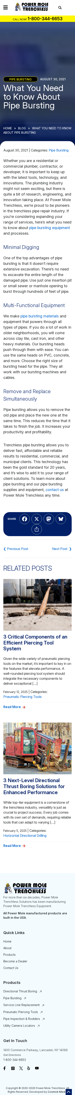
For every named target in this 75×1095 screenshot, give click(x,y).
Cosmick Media (57, 1091)
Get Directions (12, 1055)
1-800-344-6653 (14, 1059)
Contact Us (10, 968)
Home (7, 128)
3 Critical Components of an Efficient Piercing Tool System (35, 643)
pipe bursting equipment (49, 228)
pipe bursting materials (39, 316)
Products (9, 954)
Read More (12, 707)
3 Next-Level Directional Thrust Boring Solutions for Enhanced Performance (34, 786)
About (7, 948)
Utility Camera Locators (19, 1025)
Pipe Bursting (20, 79)
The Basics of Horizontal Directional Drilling (62, 548)
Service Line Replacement (21, 1005)
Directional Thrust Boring (20, 991)
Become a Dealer (15, 961)
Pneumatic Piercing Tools (22, 697)
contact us (55, 489)
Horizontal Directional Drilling (24, 835)
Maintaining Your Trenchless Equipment (15, 548)
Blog (22, 128)
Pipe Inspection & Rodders (21, 1019)
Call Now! (20, 19)
